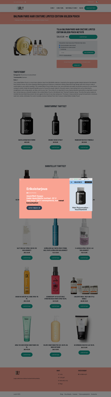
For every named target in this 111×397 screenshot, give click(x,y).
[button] (34, 208)
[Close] (20, 180)
